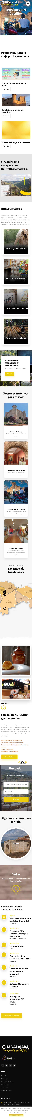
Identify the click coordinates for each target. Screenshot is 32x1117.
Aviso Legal (4, 1079)
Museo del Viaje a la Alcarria (16, 142)
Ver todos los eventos (11, 1015)
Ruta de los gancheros (16, 338)
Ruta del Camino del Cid (17, 308)
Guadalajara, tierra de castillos (12, 111)
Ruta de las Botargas (15, 278)
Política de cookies (21, 1113)
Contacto (4, 1076)
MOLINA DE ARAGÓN (16, 843)
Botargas (16, 9)
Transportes (4, 1084)
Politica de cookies (6, 1090)
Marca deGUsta (9, 757)
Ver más (6, 89)
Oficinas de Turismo (7, 1082)
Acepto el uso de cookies (16, 1115)
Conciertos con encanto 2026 (14, 84)
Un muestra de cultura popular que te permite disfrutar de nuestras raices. (16, 16)
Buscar (17, 799)
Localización (5, 1087)
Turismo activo (10, 193)
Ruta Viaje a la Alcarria (16, 248)
